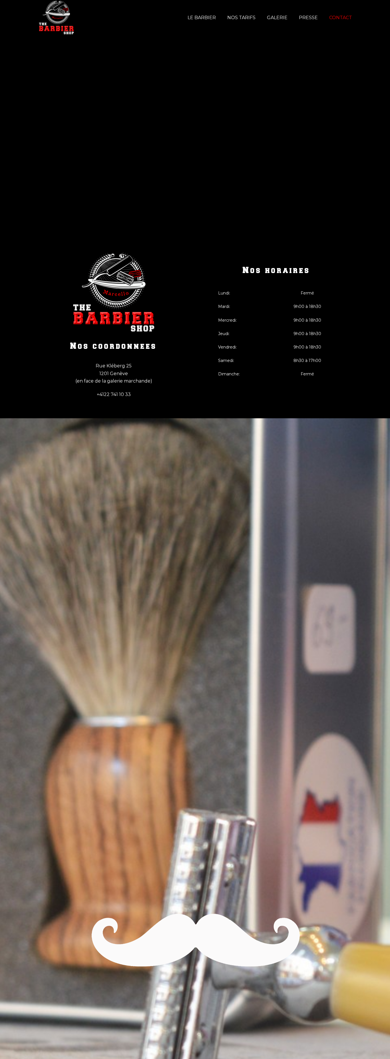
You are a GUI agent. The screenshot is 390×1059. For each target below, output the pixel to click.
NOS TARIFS (241, 17)
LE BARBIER (202, 17)
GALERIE (277, 17)
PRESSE (308, 17)
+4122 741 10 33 (114, 394)
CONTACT (340, 17)
